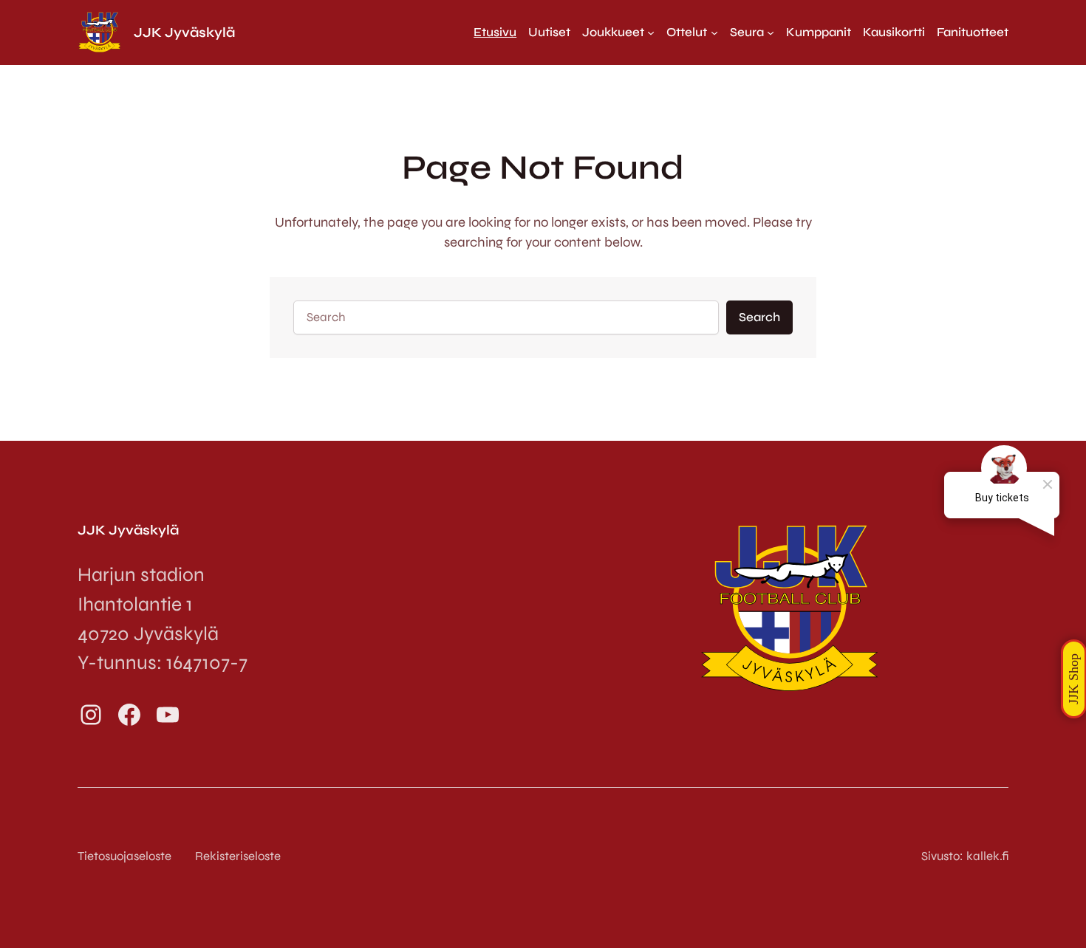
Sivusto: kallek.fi (964, 856)
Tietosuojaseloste (124, 856)
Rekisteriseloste (238, 856)
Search (759, 317)
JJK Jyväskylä (184, 32)
